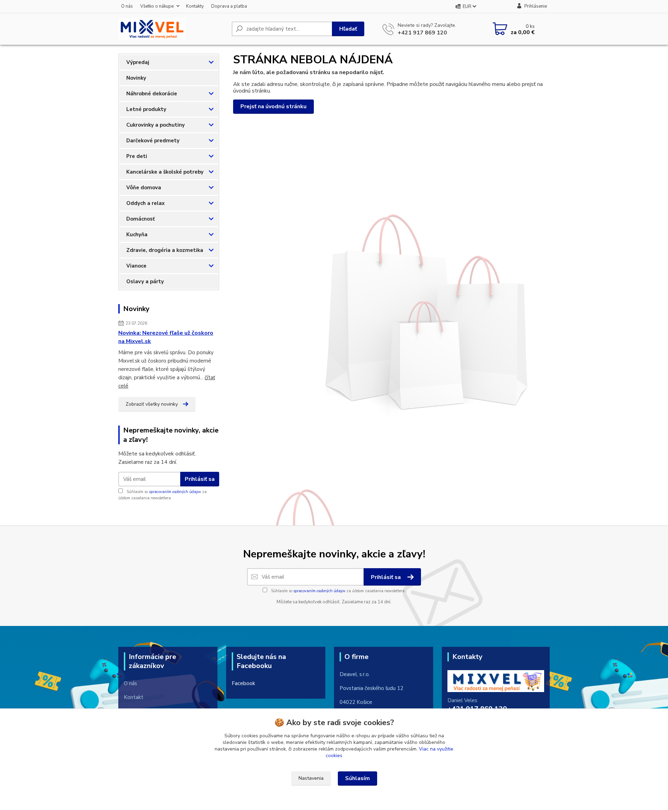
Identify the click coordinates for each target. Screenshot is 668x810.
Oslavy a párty (145, 281)
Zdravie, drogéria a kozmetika (164, 250)
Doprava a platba (229, 6)
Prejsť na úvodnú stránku (273, 106)
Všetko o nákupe (157, 6)
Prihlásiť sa (200, 479)
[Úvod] (172, 29)
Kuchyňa (137, 234)
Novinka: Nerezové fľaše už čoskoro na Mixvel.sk (165, 337)
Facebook (243, 683)
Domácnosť (140, 218)
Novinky (136, 77)
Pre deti (136, 156)
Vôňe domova (143, 187)
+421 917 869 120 (422, 33)
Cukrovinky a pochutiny (155, 124)
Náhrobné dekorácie (151, 93)
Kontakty (195, 6)
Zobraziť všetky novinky (152, 404)
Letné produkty (146, 109)
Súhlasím (357, 778)
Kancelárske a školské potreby (165, 171)
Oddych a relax (145, 203)
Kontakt (133, 697)
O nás (127, 6)
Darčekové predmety (153, 140)
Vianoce (136, 265)
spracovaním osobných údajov (175, 491)
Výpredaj (137, 62)
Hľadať (348, 29)
